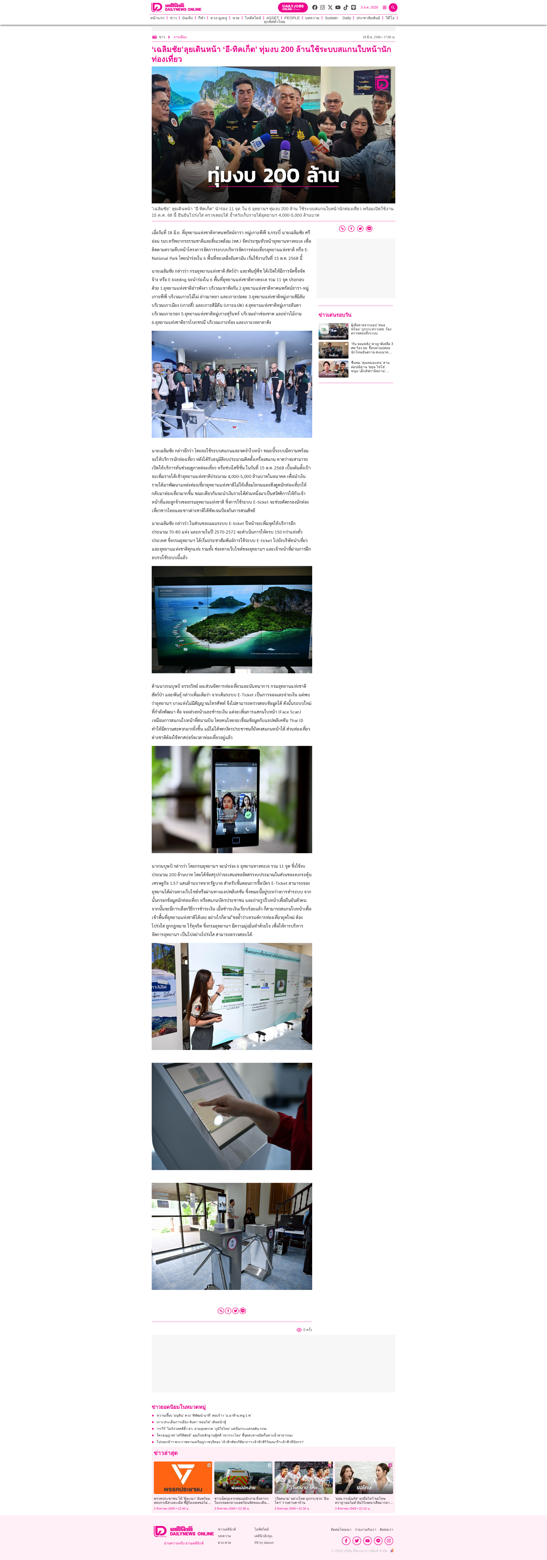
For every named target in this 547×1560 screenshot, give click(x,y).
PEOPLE (292, 18)
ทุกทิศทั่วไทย (274, 22)
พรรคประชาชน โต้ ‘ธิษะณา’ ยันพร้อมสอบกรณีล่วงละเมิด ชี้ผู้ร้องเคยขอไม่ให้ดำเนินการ (183, 1503)
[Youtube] (367, 1540)
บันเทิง (187, 18)
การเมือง (180, 37)
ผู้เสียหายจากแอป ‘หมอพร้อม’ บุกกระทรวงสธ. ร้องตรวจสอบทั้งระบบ (371, 329)
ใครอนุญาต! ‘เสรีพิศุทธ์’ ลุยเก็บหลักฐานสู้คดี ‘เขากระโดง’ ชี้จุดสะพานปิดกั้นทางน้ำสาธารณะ (225, 1435)
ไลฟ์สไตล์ (253, 18)
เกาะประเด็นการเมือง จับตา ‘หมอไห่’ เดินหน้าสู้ (191, 1422)
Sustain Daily (338, 18)
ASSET (272, 18)
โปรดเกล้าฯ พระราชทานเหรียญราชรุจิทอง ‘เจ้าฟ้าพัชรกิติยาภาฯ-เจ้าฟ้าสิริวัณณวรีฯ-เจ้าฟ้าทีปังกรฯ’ (230, 1442)
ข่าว (173, 18)
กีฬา (201, 18)
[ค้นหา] (393, 7)
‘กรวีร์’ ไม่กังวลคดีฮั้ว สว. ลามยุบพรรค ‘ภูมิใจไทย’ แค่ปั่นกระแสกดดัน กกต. (212, 1429)
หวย (236, 18)
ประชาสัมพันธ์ (368, 18)
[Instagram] (389, 1540)
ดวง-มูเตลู (218, 18)
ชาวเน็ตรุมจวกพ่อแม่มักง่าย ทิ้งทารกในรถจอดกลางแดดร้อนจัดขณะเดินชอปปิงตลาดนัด (241, 1503)
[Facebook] (228, 1311)
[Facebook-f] (346, 1540)
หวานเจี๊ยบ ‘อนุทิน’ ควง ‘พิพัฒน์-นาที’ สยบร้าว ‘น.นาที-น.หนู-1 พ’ (204, 1415)
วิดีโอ (390, 18)
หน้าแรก (157, 18)
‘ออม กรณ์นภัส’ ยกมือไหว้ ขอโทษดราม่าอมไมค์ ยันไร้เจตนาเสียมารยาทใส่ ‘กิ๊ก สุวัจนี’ (363, 1503)
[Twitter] (235, 1311)
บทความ (312, 18)
